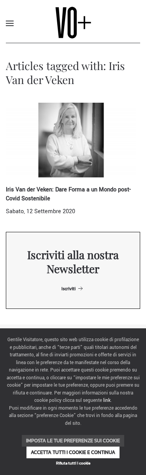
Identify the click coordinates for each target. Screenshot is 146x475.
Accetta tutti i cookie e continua (73, 452)
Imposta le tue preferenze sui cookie (73, 440)
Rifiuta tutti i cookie (73, 463)
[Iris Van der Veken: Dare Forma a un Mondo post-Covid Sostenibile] (71, 140)
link (107, 400)
